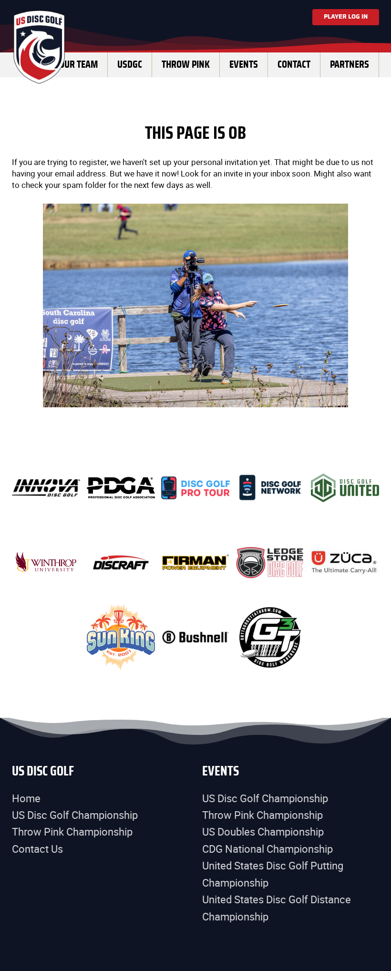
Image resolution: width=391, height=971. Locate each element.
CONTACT (294, 65)
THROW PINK (186, 65)
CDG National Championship (267, 849)
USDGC (129, 65)
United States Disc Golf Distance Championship (276, 907)
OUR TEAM (78, 65)
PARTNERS (349, 65)
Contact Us (37, 849)
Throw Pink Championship (72, 831)
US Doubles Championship (263, 831)
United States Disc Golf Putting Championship (272, 873)
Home (26, 798)
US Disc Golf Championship (75, 815)
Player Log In (346, 16)
